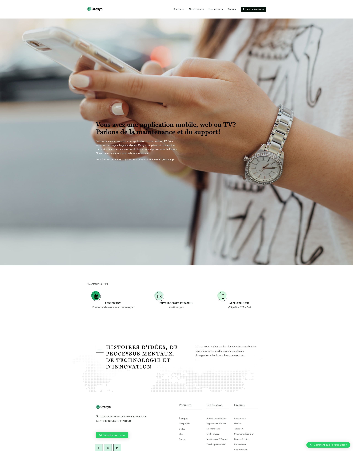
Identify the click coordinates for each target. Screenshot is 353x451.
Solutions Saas (213, 428)
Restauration (240, 444)
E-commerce (240, 418)
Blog (181, 434)
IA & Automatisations (216, 418)
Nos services (196, 9)
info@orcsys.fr (176, 307)
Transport (239, 428)
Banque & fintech (242, 439)
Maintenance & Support (217, 439)
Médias (238, 423)
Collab (232, 9)
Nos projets (216, 9)
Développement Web (216, 444)
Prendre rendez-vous (253, 9)
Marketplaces (213, 434)
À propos (179, 9)
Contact (182, 439)
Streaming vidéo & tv (244, 434)
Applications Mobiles (216, 423)
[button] (328, 445)
